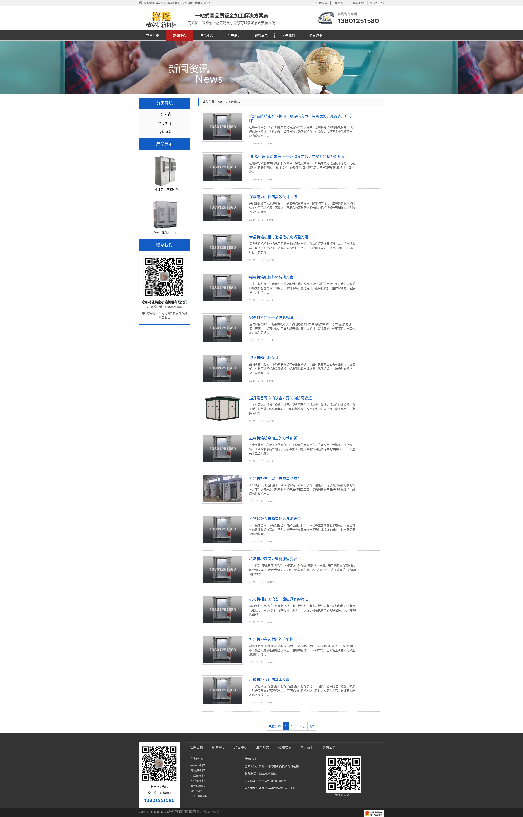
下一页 (301, 726)
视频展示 (261, 35)
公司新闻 (164, 123)
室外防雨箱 (197, 786)
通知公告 (164, 114)
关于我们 (288, 35)
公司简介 (321, 3)
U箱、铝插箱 (198, 796)
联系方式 (340, 3)
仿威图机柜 (197, 775)
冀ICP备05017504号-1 (210, 811)
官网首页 (152, 35)
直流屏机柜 (197, 770)
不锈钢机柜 (197, 780)
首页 (220, 102)
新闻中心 (179, 35)
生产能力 (234, 35)
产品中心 (206, 35)
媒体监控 (196, 791)
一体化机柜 (197, 765)
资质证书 (315, 35)
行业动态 (164, 132)
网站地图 (359, 3)
